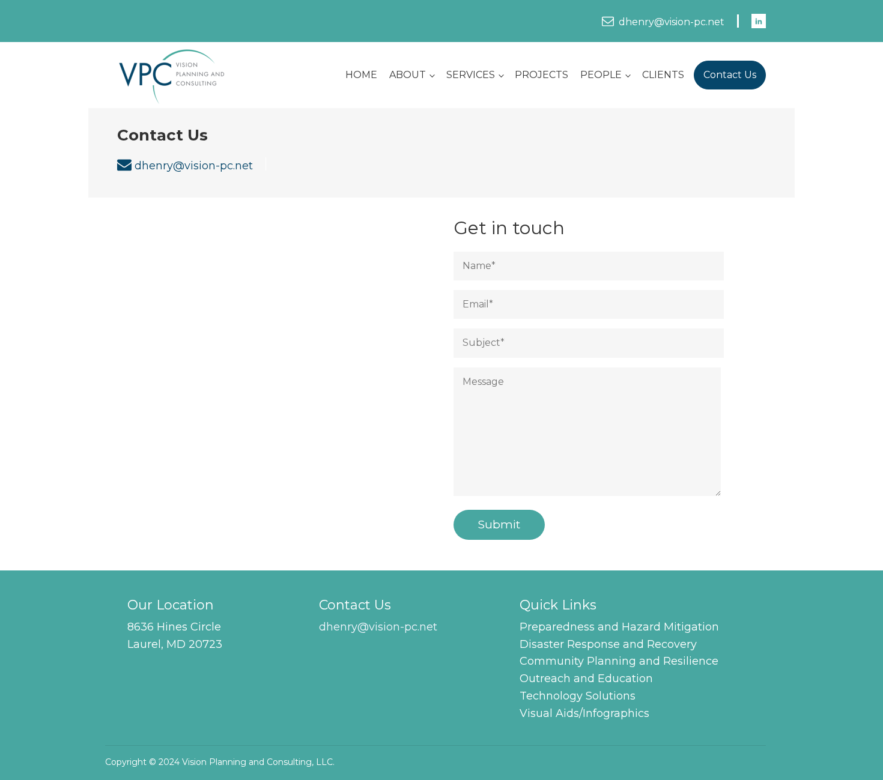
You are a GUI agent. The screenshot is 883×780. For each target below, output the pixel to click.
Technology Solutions (578, 696)
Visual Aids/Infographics (584, 713)
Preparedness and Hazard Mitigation (619, 626)
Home (361, 74)
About (407, 74)
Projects (541, 74)
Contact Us (729, 74)
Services (470, 74)
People (601, 74)
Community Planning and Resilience (619, 661)
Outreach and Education (586, 678)
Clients (663, 74)
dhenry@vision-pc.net (671, 22)
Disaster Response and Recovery (608, 644)
